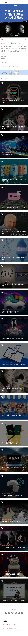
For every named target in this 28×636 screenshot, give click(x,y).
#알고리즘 (9, 229)
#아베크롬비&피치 (5, 598)
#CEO (11, 124)
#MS (5, 309)
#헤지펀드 (5, 229)
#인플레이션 (7, 412)
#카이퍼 (6, 465)
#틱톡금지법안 (10, 545)
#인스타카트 (4, 440)
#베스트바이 (4, 362)
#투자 (3, 229)
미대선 (9, 66)
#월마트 (9, 152)
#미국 (3, 255)
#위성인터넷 (10, 465)
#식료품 (9, 440)
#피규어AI (3, 335)
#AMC (3, 571)
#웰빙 (6, 519)
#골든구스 (3, 386)
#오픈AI (3, 309)
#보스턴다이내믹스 (11, 335)
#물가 (10, 412)
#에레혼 (3, 519)
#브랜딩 (9, 386)
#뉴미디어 (6, 98)
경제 (16, 66)
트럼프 (3, 66)
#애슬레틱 (9, 177)
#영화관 (5, 571)
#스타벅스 (3, 124)
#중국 (5, 255)
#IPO (6, 204)
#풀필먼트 (6, 152)
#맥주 (3, 177)
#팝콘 (8, 571)
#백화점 (3, 281)
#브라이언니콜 (8, 124)
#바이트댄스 (6, 545)
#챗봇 (8, 204)
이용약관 (14, 624)
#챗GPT (5, 493)
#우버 (7, 440)
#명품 (8, 281)
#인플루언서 (9, 519)
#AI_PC (7, 362)
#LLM (8, 309)
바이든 (6, 66)
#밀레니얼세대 (14, 598)
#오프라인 (10, 362)
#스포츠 (3, 98)
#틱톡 (3, 545)
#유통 (6, 281)
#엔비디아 (9, 598)
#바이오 (7, 255)
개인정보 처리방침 (6, 624)
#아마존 (3, 152)
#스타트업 (10, 98)
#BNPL (3, 204)
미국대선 (13, 66)
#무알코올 (5, 177)
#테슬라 (7, 335)
